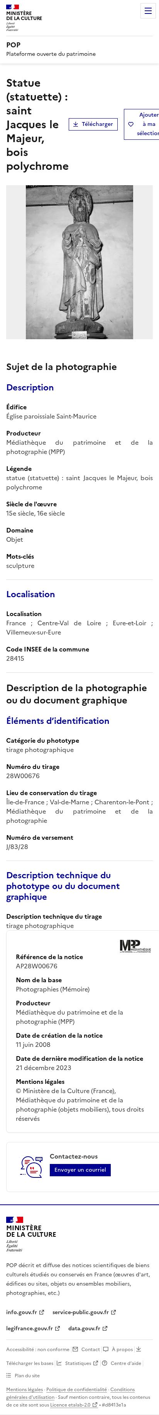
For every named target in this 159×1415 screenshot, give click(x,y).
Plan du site (27, 1375)
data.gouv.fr (84, 1329)
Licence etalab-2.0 (70, 1405)
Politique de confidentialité (76, 1389)
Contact (90, 1349)
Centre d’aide (126, 1363)
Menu (148, 10)
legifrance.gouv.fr (29, 1329)
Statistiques (78, 1363)
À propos (122, 1349)
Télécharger (97, 124)
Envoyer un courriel (80, 1170)
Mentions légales (24, 1389)
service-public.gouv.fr (80, 1312)
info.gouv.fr (21, 1312)
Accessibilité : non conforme (37, 1349)
